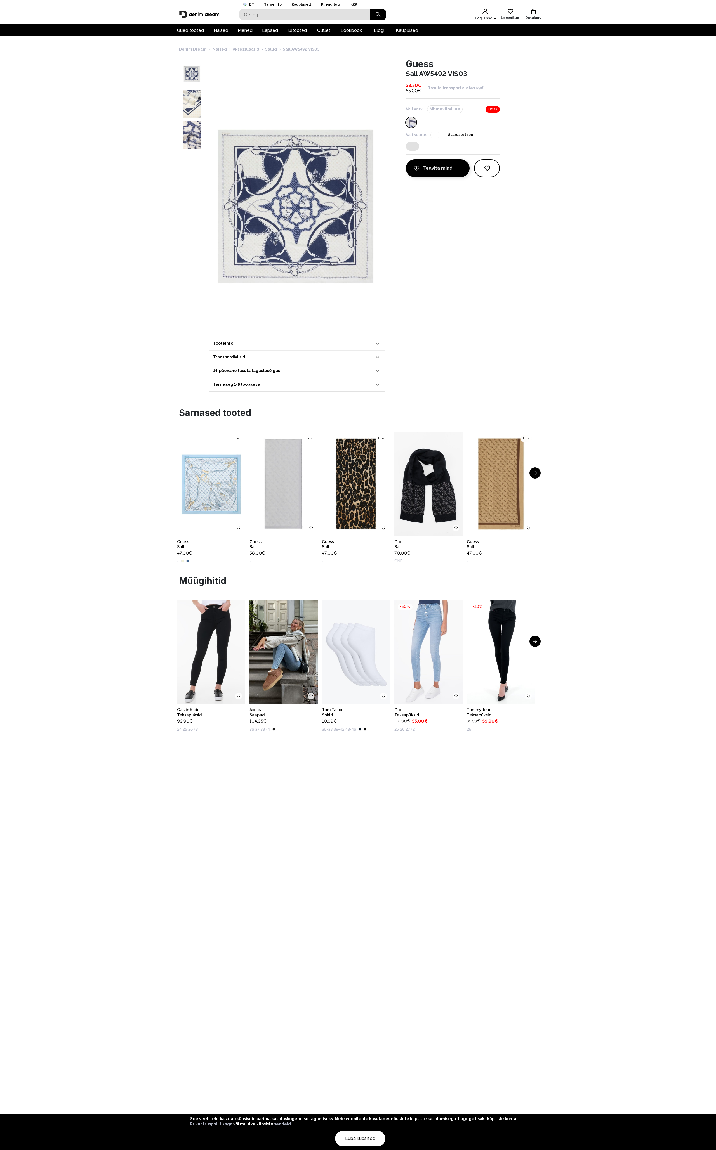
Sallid (271, 49)
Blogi (379, 30)
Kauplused (301, 4)
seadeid (282, 1124)
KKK (353, 4)
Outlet (323, 30)
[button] (297, 343)
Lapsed (270, 30)
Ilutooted (297, 30)
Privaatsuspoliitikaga (211, 1124)
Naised (221, 30)
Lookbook (351, 30)
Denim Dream (193, 49)
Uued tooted (190, 30)
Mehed (245, 30)
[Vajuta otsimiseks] (378, 14)
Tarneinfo (273, 4)
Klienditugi (330, 4)
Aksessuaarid (246, 49)
